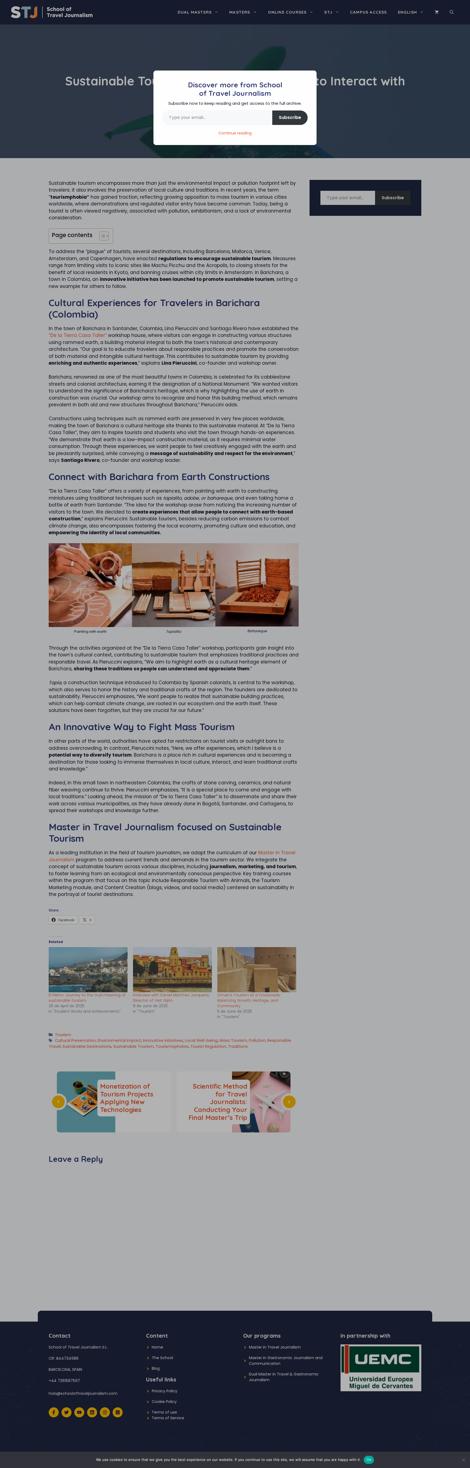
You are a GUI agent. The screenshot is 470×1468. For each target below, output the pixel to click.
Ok (368, 1459)
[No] (463, 1460)
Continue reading (235, 133)
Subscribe (290, 117)
